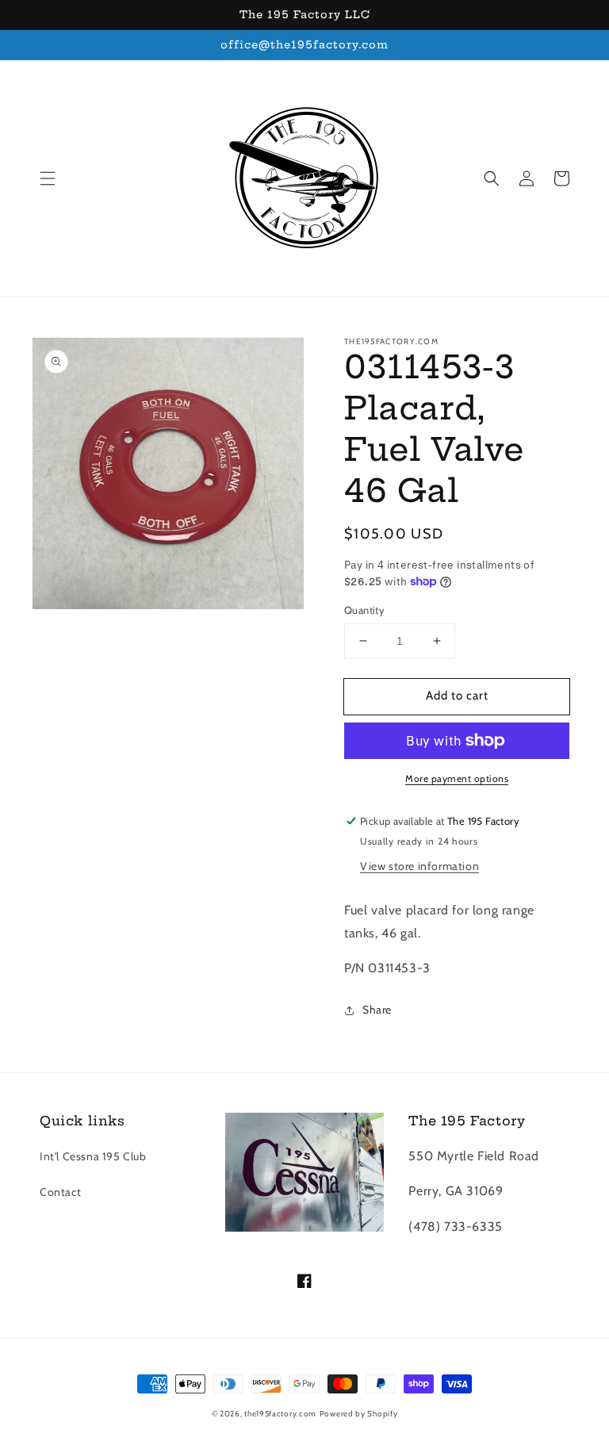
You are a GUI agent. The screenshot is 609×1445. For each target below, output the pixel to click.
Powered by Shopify (359, 1414)
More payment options (456, 778)
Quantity (364, 610)
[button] (47, 178)
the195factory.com (280, 1414)
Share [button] (377, 1009)
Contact (60, 1192)
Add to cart (457, 695)
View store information (419, 866)
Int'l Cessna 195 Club (93, 1156)
